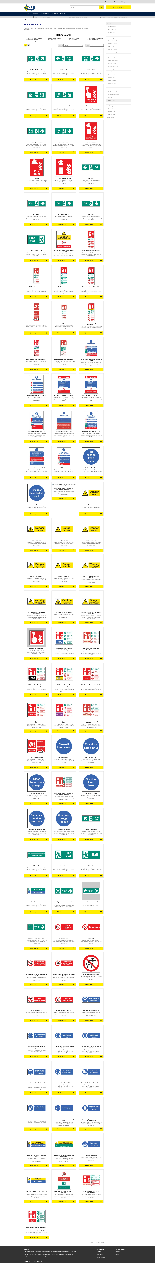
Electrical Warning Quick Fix (33, 41)
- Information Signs (111, 74)
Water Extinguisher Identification (91, 250)
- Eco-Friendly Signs (111, 49)
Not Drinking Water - (36, 1010)
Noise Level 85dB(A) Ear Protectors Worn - (36, 1155)
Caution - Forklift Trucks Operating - (64, 612)
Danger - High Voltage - (36, 576)
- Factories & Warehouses (113, 57)
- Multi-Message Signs (112, 86)
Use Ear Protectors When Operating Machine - (64, 1047)
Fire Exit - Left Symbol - (64, 865)
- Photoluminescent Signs (113, 89)
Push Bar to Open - (36, 865)
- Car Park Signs (111, 38)
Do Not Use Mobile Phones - (63, 1010)
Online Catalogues (101, 1257)
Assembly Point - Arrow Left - (91, 902)
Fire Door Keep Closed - (91, 793)
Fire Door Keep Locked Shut (36, 504)
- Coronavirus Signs (112, 43)
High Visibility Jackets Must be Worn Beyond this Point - (91, 1119)
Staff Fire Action (63, 467)
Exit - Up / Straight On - (64, 214)
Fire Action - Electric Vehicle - (64, 431)
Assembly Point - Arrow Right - (36, 938)
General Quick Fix (52, 41)
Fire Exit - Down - (63, 142)
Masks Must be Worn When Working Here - (64, 1119)
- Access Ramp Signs (112, 29)
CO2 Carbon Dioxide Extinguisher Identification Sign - (37, 685)
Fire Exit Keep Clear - (63, 757)
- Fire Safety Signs (111, 63)
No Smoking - (91, 938)
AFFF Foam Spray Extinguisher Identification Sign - (91, 649)
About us (62, 13)
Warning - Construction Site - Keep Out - (36, 1192)
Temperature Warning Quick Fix (96, 38)
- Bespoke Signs (111, 32)
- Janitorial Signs (111, 77)
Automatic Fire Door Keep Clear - (36, 829)
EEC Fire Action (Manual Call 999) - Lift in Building (91, 359)
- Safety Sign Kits (111, 106)
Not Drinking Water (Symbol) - (91, 974)
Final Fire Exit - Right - (36, 250)
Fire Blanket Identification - (36, 757)
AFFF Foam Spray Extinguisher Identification (37, 287)
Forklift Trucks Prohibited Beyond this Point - (64, 975)
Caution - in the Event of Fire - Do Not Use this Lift (64, 251)
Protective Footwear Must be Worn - (91, 1083)
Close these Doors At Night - (36, 793)
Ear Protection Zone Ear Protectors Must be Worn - (91, 1047)
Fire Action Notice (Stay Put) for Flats (36, 467)
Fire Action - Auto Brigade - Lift (36, 431)
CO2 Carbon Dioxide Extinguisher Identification (91, 287)
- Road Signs (110, 103)
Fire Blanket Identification (36, 323)
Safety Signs (35, 13)
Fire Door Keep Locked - (64, 829)
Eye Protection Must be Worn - (91, 1010)
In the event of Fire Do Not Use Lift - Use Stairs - (64, 1192)
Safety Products (45, 13)
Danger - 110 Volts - (91, 504)
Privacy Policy (100, 1254)
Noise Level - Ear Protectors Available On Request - (64, 1155)
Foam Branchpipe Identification (63, 323)
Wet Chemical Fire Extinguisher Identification (91, 323)
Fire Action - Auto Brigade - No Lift (91, 431)
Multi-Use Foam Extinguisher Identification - (91, 1192)
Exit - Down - (91, 214)
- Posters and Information (113, 94)
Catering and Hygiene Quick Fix (34, 38)
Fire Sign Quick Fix (52, 39)
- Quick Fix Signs (111, 100)
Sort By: (61, 45)
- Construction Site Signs (113, 40)
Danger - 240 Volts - (36, 540)
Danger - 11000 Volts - (64, 576)
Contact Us (117, 1251)
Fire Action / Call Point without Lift (63, 395)
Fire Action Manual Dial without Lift (36, 395)
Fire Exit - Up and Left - (91, 829)
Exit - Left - (91, 178)
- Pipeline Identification (112, 91)
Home (27, 13)
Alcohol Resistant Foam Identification (64, 359)
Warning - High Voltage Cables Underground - (36, 613)
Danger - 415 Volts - (64, 540)
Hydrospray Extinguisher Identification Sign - (36, 721)
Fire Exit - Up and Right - (36, 69)
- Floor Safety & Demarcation (114, 69)
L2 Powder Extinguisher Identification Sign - (64, 721)
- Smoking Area (111, 111)
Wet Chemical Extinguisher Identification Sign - (64, 685)
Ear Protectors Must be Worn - (64, 1083)
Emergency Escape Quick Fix (54, 38)
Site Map (117, 1254)
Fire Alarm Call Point (91, 106)
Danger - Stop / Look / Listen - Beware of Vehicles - (91, 613)
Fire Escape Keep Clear (91, 467)
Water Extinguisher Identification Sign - (91, 685)
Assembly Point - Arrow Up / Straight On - (64, 902)
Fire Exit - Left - (64, 69)
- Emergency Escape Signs (113, 55)
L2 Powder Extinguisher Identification (36, 359)
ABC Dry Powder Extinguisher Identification (64, 287)
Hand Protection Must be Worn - (36, 1119)
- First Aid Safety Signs (112, 66)
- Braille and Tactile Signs (113, 35)
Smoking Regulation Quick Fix (75, 41)
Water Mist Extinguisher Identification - (36, 1228)
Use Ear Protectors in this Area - (36, 1046)
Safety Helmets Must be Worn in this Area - (37, 1083)
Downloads (55, 13)
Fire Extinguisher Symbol (64, 178)
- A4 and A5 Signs (111, 26)
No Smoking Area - (64, 938)
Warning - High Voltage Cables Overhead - (91, 577)
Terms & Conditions (101, 1256)
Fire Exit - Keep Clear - (36, 902)
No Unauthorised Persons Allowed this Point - (36, 975)
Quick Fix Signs (35, 20)
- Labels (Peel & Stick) (112, 80)
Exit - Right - (36, 214)
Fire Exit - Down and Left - (37, 106)
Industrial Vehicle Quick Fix (74, 38)
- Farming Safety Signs (112, 60)
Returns (117, 1253)
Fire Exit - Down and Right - (64, 106)
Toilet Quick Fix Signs (93, 39)
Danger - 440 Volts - (91, 540)
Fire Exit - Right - (91, 69)
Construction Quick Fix (32, 39)
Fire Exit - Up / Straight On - (36, 142)
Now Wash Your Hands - (91, 1155)
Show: (87, 45)
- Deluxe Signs (110, 46)
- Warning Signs (111, 114)
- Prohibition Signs (111, 97)
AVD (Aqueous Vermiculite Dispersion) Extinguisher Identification (64, 489)
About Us (99, 1251)
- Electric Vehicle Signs (112, 52)
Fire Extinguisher (91, 142)
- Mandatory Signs (111, 83)
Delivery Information (101, 1253)
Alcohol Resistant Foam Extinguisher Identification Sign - (91, 721)
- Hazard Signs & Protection (113, 72)
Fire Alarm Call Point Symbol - (36, 648)
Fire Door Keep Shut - (91, 757)
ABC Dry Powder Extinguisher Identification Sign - (64, 649)
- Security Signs (110, 108)
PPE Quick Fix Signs (72, 39)
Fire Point (36, 178)
